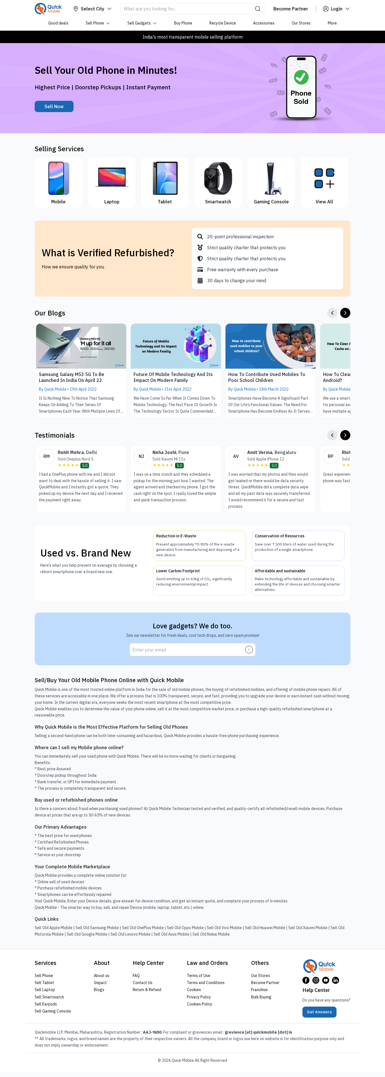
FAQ (136, 975)
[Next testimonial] (345, 435)
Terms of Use (198, 975)
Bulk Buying (261, 996)
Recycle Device (222, 23)
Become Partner (265, 982)
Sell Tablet (44, 982)
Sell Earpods (46, 1004)
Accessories (264, 23)
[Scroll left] (332, 313)
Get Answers (319, 1011)
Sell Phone (95, 23)
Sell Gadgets (139, 23)
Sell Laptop (45, 989)
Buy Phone (183, 23)
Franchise (259, 989)
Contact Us (142, 982)
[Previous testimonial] (332, 435)
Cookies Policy (199, 1004)
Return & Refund (147, 989)
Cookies (194, 989)
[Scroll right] (345, 313)
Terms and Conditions (206, 982)
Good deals (58, 23)
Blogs (99, 989)
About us (101, 975)
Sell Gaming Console (53, 1011)
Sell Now (54, 106)
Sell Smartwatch (49, 996)
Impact (100, 982)
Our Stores (301, 23)
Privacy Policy (199, 996)
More (332, 23)
